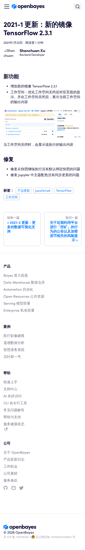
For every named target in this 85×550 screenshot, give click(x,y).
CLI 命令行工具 (15, 403)
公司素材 (10, 473)
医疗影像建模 (13, 336)
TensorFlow (63, 190)
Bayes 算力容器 (15, 275)
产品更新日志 (13, 459)
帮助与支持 (12, 417)
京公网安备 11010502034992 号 (55, 537)
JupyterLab (43, 190)
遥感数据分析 (13, 343)
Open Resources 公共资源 (23, 296)
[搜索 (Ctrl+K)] (78, 6)
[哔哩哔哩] (13, 488)
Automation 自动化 (18, 289)
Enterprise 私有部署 (18, 310)
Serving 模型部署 (16, 303)
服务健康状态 (13, 424)
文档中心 (10, 389)
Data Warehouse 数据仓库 (24, 282)
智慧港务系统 (13, 350)
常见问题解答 (13, 410)
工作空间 (11, 197)
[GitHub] (5, 488)
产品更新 (24, 190)
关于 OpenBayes (16, 452)
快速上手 (10, 382)
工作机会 (10, 466)
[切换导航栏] (6, 6)
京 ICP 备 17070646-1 (17, 537)
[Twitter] (21, 488)
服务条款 (10, 480)
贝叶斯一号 (12, 357)
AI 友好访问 (12, 396)
